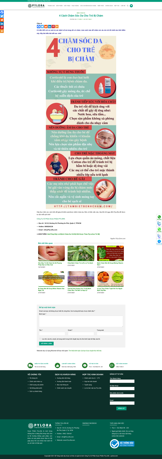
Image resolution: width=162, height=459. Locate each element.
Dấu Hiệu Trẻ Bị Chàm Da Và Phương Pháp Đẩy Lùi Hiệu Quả (50, 264)
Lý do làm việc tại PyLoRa (92, 388)
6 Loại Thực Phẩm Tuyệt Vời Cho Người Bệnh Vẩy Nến (109, 289)
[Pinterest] (53, 26)
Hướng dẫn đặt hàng (63, 378)
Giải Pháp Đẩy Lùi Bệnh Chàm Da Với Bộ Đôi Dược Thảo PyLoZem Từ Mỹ (73, 234)
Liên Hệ (123, 5)
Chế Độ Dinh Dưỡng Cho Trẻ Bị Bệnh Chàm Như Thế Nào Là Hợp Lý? (79, 289)
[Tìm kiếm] (127, 6)
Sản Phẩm (59, 5)
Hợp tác (117, 5)
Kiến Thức (101, 5)
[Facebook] (38, 26)
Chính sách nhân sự (36, 381)
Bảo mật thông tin (62, 385)
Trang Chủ (51, 5)
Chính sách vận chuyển (64, 388)
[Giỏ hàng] (131, 5)
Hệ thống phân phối (36, 388)
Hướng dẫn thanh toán (64, 381)
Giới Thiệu (67, 5)
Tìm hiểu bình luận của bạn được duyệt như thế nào (85, 351)
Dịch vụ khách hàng (36, 391)
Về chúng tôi (34, 378)
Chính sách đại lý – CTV (92, 378)
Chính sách (109, 5)
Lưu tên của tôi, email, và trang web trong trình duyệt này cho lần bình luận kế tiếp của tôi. (71, 339)
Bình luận (42, 314)
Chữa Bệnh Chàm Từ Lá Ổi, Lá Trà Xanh (80, 263)
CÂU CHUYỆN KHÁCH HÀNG (88, 5)
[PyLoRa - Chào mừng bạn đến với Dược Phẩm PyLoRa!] (36, 5)
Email (70, 330)
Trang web (100, 330)
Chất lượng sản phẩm (37, 385)
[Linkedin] (49, 26)
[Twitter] (42, 26)
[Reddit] (46, 26)
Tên (41, 330)
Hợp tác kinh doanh (90, 381)
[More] (56, 26)
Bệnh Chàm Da (81, 13)
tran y (90, 19)
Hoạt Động (75, 5)
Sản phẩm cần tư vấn (116, 393)
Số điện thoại (114, 386)
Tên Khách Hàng (115, 378)
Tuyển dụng (88, 385)
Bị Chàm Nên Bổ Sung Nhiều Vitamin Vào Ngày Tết (51, 289)
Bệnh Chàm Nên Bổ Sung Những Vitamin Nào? (110, 264)
